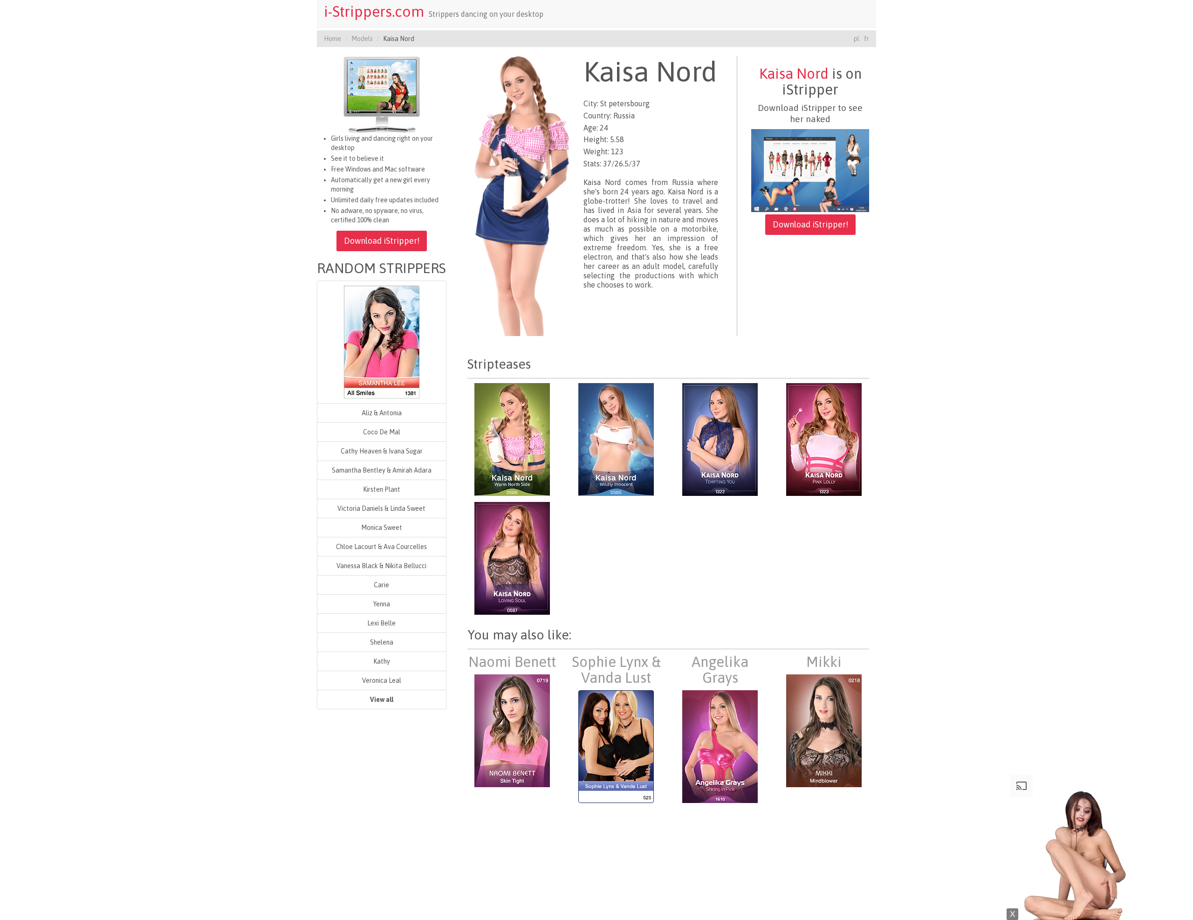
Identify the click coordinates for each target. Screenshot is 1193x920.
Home (332, 38)
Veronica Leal (381, 680)
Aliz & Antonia (382, 413)
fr (866, 38)
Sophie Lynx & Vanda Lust (616, 669)
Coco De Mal (381, 432)
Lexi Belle (381, 623)
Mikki (824, 661)
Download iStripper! (381, 241)
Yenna (381, 604)
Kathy (381, 661)
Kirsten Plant (381, 489)
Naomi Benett (512, 661)
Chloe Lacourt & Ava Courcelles (381, 546)
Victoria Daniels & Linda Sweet (381, 508)
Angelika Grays (720, 669)
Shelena (381, 642)
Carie (381, 585)
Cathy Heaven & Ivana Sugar (382, 451)
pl (856, 38)
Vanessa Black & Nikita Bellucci (381, 566)
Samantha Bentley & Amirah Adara (382, 470)
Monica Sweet (381, 527)
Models (362, 38)
